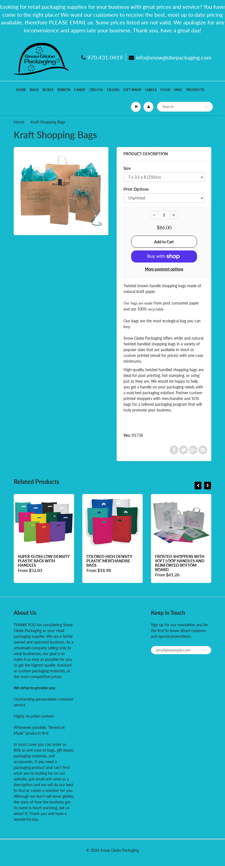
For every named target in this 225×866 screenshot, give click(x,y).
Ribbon (63, 90)
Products (195, 90)
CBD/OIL (96, 90)
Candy (79, 90)
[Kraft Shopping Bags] (61, 190)
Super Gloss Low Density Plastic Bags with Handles (43, 561)
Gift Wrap (132, 90)
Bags (34, 90)
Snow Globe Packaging (119, 850)
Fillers (113, 90)
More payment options (164, 269)
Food (165, 90)
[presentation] (198, 485)
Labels (151, 90)
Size (127, 168)
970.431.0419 (105, 57)
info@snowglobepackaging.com (173, 57)
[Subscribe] (204, 650)
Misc (178, 90)
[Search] (206, 107)
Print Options (136, 189)
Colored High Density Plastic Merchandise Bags (109, 561)
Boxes (48, 90)
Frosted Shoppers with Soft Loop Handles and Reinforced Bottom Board (179, 563)
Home (21, 90)
